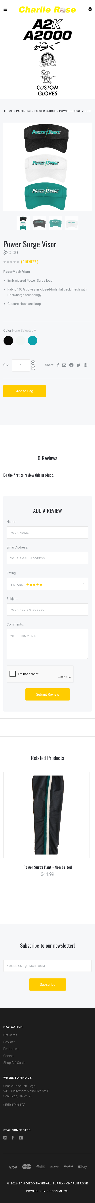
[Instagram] (5, 1138)
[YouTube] (21, 1138)
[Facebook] (13, 1138)
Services (9, 1042)
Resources (11, 1049)
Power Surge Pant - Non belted (47, 867)
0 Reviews (29, 261)
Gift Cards (10, 1035)
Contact (8, 1056)
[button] (47, 24)
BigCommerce (58, 1191)
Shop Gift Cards (14, 1062)
